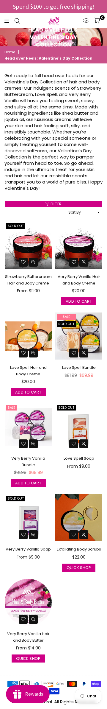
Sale (66, 316)
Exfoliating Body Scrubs (79, 549)
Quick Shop (79, 567)
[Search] (17, 20)
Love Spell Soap (79, 458)
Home (9, 52)
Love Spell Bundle (79, 367)
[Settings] (86, 20)
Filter (55, 203)
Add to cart (79, 301)
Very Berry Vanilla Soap (28, 549)
